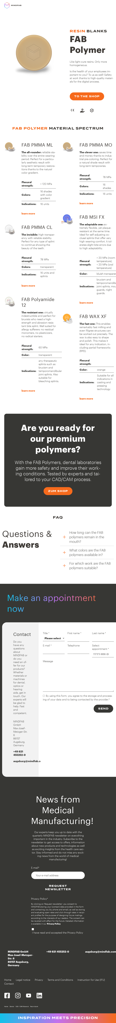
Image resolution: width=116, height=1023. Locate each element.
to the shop (87, 96)
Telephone (73, 645)
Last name (99, 633)
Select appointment (100, 647)
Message (48, 661)
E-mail (47, 645)
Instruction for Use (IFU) (91, 979)
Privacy (39, 979)
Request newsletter (58, 887)
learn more (28, 213)
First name (74, 633)
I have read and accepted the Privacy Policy (57, 932)
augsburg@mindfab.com (28, 761)
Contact (9, 983)
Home (7, 979)
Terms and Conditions (60, 979)
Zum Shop (58, 491)
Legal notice (23, 979)
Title (46, 633)
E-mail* (35, 867)
